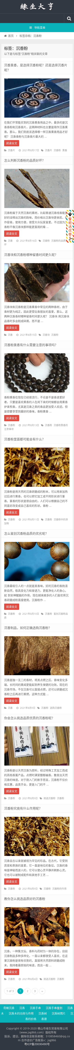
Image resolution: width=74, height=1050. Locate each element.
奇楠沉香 (8, 1008)
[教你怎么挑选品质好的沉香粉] (37, 947)
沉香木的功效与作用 (21, 1013)
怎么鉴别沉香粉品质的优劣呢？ (26, 533)
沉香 (10, 240)
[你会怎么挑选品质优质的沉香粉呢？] (37, 766)
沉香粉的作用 (59, 888)
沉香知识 (37, 6)
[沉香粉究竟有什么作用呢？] (37, 857)
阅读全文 (11, 143)
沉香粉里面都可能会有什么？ (24, 439)
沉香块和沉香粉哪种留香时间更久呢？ (31, 254)
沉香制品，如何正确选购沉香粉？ (28, 628)
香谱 (44, 1018)
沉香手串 (35, 1008)
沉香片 (11, 150)
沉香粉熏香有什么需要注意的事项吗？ (31, 345)
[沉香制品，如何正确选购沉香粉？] (37, 676)
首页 (11, 35)
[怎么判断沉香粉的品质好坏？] (37, 209)
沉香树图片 (59, 1013)
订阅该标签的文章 (13, 52)
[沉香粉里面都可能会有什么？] (37, 487)
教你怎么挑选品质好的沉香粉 (24, 899)
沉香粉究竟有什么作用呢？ (23, 808)
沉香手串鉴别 (54, 1008)
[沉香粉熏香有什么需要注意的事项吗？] (37, 393)
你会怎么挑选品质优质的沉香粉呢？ (29, 718)
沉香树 (42, 1013)
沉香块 (46, 335)
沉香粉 (57, 150)
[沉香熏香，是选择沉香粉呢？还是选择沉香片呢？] (37, 118)
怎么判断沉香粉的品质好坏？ (24, 160)
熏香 (64, 150)
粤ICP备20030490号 (37, 1044)
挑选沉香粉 (49, 798)
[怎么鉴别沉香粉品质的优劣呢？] (37, 582)
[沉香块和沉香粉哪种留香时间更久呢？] (37, 303)
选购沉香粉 (56, 708)
